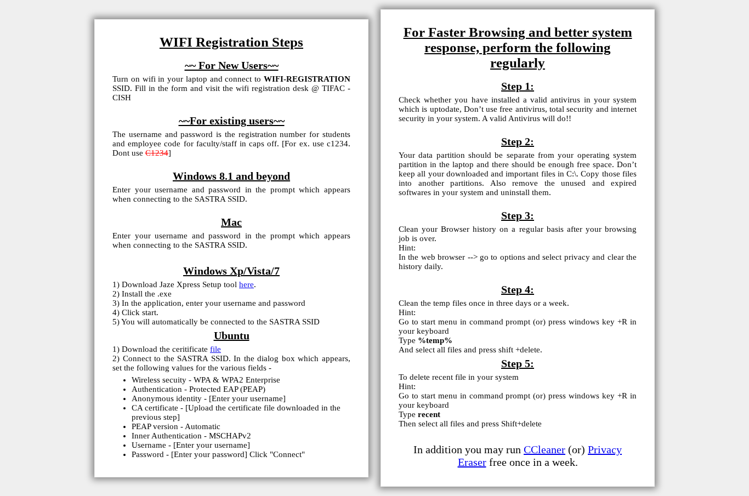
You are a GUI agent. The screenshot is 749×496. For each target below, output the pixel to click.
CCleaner (544, 449)
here (246, 284)
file (215, 349)
